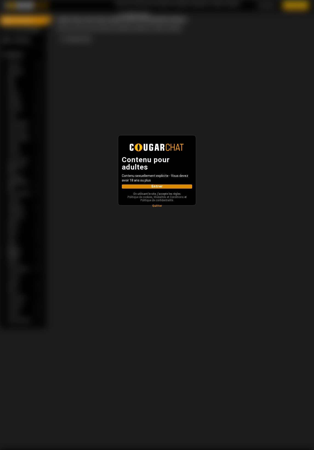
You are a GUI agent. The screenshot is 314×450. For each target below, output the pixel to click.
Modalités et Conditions (169, 197)
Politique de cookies (140, 197)
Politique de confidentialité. (157, 200)
